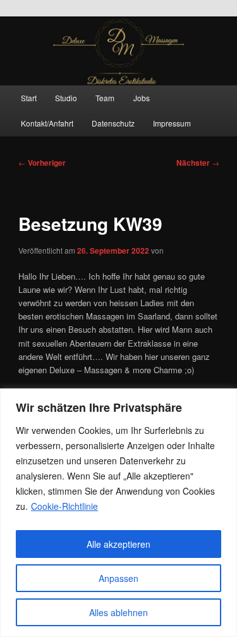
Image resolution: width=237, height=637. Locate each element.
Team (104, 97)
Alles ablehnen (118, 612)
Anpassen (118, 578)
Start (29, 97)
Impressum (172, 123)
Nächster (197, 162)
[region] (118, 512)
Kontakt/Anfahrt (47, 123)
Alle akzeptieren (118, 544)
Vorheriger (42, 162)
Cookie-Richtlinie (64, 506)
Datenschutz (113, 123)
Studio (66, 97)
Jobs (141, 97)
